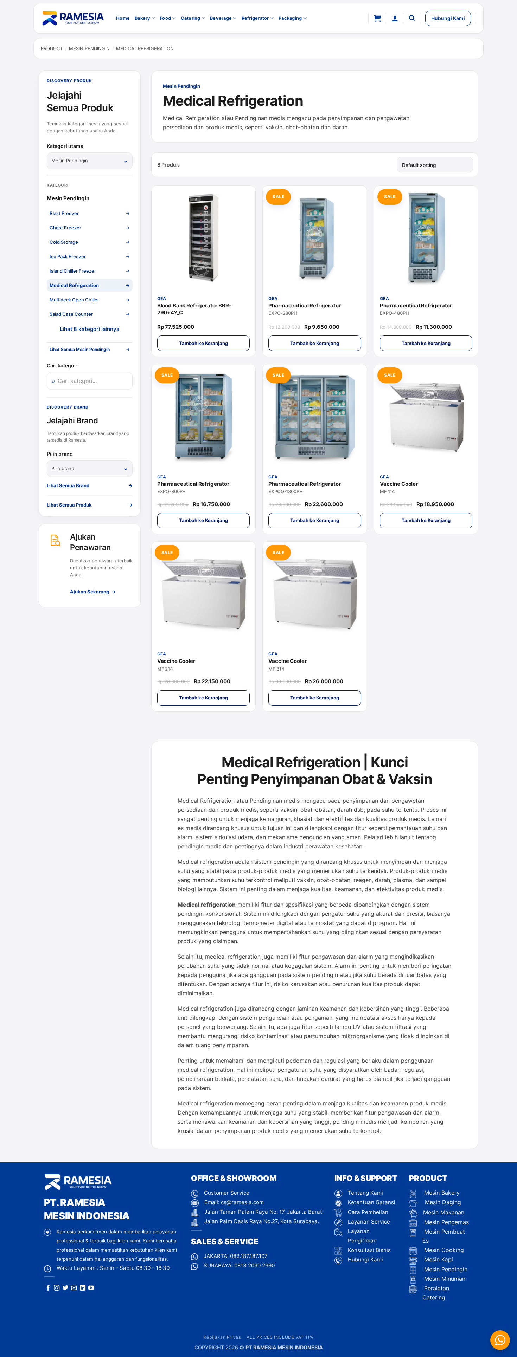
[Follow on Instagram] (56, 1288)
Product (52, 48)
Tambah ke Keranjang (203, 343)
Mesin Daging (442, 1202)
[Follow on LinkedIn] (82, 1288)
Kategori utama (65, 146)
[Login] (394, 18)
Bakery (143, 18)
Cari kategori (62, 365)
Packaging (290, 18)
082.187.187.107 (249, 1256)
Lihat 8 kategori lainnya (90, 329)
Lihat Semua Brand (90, 485)
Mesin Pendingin (89, 48)
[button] (377, 18)
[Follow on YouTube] (91, 1288)
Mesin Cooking (443, 1249)
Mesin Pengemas (445, 1222)
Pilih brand (60, 454)
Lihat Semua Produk (90, 505)
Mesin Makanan (443, 1212)
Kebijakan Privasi (223, 1337)
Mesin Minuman (443, 1278)
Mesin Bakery (441, 1192)
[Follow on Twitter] (65, 1288)
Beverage (221, 18)
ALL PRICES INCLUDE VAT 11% (280, 1337)
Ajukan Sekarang (93, 591)
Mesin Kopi (437, 1259)
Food (165, 18)
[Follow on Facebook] (48, 1288)
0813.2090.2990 (254, 1265)
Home (123, 18)
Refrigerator (255, 18)
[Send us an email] (74, 1288)
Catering (190, 18)
